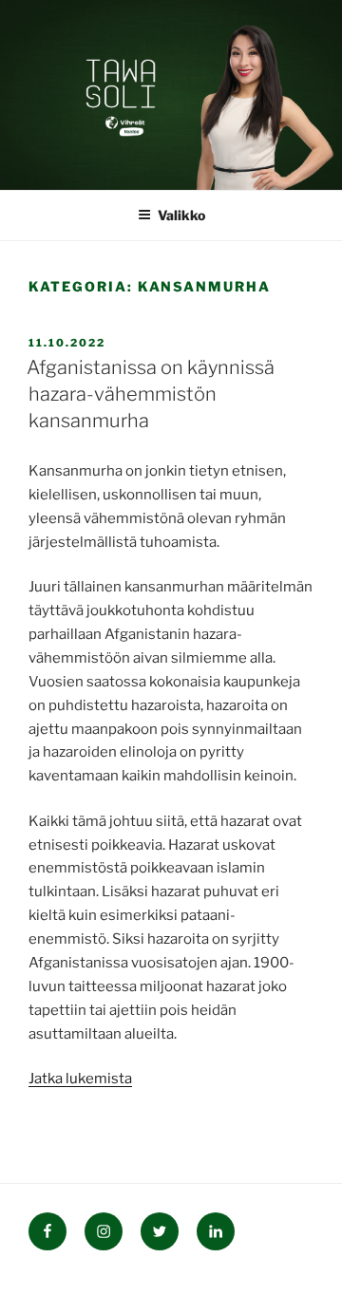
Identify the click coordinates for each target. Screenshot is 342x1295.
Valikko (181, 215)
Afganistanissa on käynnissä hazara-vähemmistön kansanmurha (151, 394)
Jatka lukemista (80, 1078)
